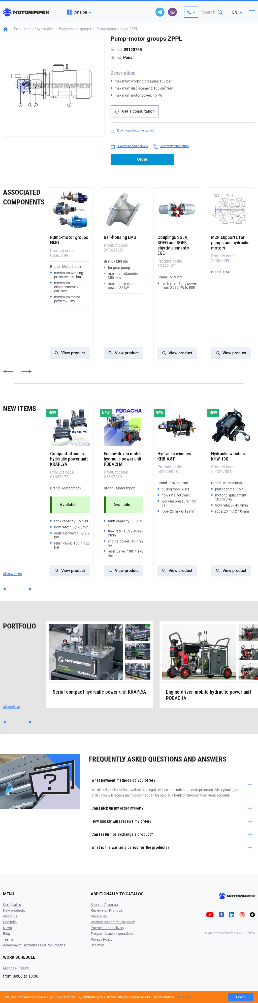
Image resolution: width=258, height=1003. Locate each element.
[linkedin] (231, 914)
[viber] (173, 12)
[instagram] (242, 914)
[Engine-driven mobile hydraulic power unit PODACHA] (123, 426)
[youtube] (210, 914)
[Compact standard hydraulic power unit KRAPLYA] (70, 426)
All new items (12, 574)
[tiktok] (252, 914)
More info (183, 997)
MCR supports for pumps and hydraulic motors (230, 242)
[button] (8, 371)
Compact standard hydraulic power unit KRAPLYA (69, 459)
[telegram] (160, 12)
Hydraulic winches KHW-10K (228, 456)
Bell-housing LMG (120, 237)
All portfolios (11, 707)
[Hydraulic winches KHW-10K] (231, 426)
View (73, 353)
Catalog (80, 12)
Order (142, 159)
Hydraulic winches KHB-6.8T (174, 456)
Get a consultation (138, 111)
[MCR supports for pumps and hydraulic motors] (231, 210)
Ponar (128, 57)
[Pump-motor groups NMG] (70, 210)
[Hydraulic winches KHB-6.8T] (177, 426)
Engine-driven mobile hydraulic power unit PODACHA (123, 459)
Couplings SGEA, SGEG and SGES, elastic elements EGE (173, 245)
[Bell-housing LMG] (123, 210)
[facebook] (221, 914)
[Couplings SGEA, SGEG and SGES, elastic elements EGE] (177, 210)
